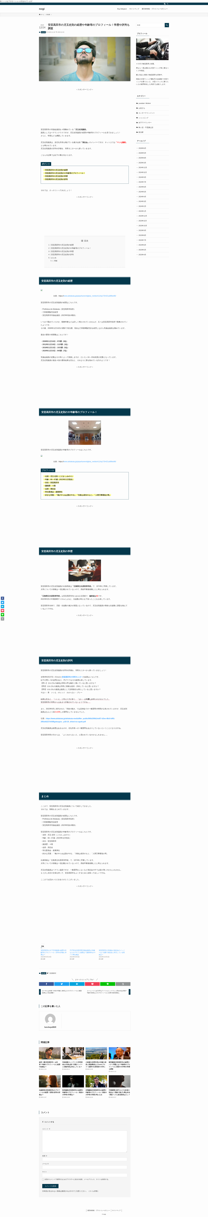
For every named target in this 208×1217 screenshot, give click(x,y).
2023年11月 (143, 221)
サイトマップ (116, 1210)
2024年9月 (142, 177)
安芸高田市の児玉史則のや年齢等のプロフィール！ (71, 248)
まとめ (53, 258)
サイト (44, 1172)
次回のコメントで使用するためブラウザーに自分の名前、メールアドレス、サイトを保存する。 (77, 1179)
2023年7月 (142, 240)
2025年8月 (142, 158)
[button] (46, 984)
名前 (44, 1156)
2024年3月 (142, 201)
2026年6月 (142, 148)
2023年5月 (142, 250)
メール (45, 1164)
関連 (55, 261)
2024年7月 (142, 182)
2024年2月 (142, 206)
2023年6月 (142, 245)
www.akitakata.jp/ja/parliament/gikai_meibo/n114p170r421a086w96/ (90, 296)
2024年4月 (142, 197)
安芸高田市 (53, 973)
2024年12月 (143, 167)
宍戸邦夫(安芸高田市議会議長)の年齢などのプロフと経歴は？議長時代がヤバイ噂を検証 (83, 952)
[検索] (167, 4)
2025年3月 (142, 163)
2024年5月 (142, 192)
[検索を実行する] (167, 25)
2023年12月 (143, 216)
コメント (46, 1129)
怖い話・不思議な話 (146, 127)
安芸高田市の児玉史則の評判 (62, 254)
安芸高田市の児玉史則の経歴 (62, 245)
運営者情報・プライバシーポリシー (98, 1210)
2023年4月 (142, 255)
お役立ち (142, 108)
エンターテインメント (147, 113)
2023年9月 (142, 230)
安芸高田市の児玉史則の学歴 (62, 251)
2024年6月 (142, 187)
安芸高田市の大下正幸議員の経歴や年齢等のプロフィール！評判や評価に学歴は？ (54, 952)
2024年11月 (143, 172)
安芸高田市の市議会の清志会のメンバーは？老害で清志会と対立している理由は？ (112, 952)
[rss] (164, 4)
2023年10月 (143, 226)
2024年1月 (142, 211)
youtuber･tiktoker (145, 103)
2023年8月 (142, 235)
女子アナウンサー (145, 122)
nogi (42, 9)
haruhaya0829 (50, 1027)
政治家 (43, 32)
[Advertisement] (85, 106)
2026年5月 (142, 153)
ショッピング (143, 118)
